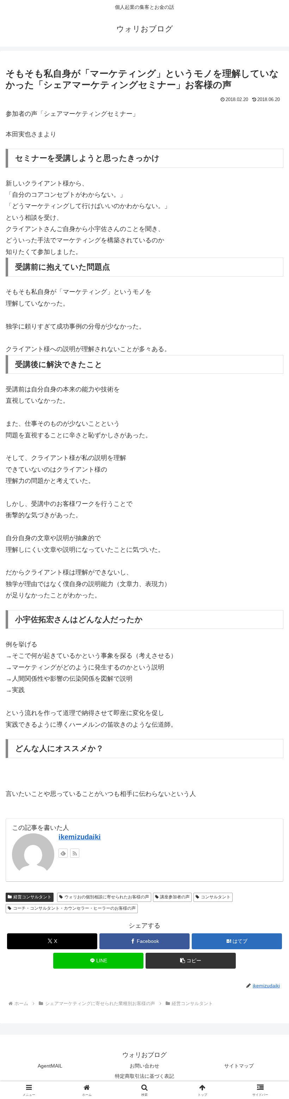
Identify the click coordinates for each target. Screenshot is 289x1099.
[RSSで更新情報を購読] (74, 853)
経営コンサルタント (32, 896)
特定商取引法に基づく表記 (144, 1076)
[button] (267, 962)
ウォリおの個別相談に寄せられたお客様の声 (106, 896)
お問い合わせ (144, 1066)
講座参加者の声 (175, 896)
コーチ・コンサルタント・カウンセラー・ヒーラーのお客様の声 (74, 908)
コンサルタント (215, 896)
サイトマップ (239, 1066)
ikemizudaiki (80, 837)
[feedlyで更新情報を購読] (63, 853)
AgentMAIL (50, 1066)
